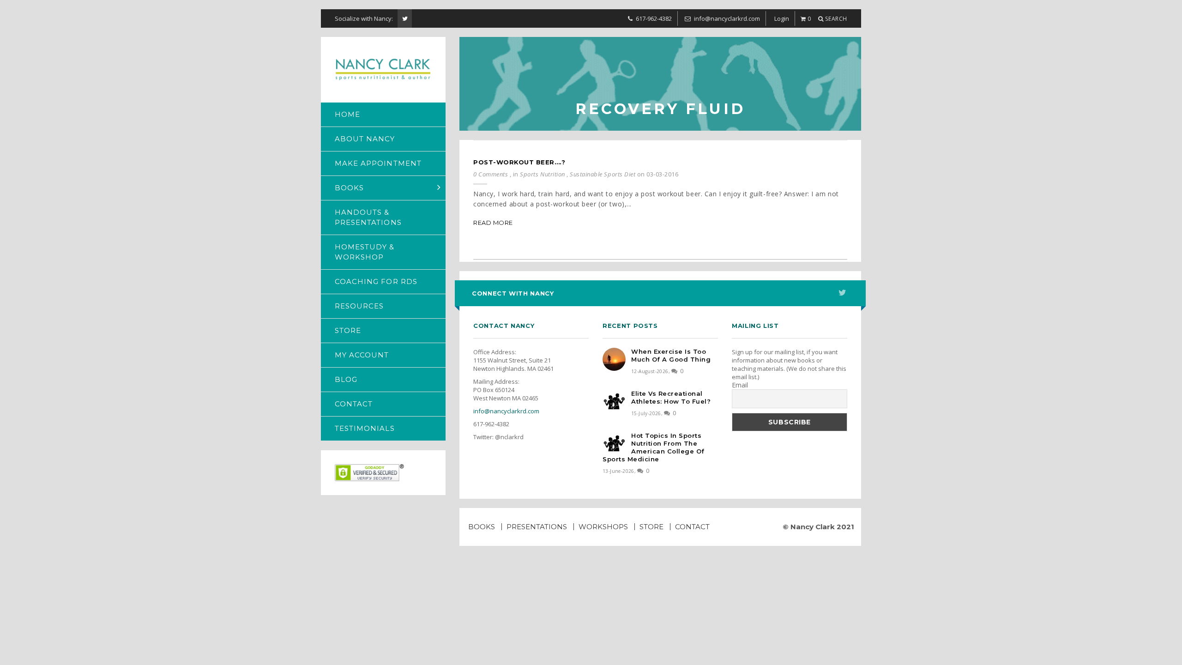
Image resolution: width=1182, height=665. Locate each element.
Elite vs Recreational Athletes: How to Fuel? (671, 397)
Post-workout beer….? (519, 162)
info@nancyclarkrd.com (506, 411)
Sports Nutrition (542, 174)
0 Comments (490, 174)
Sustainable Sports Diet (602, 174)
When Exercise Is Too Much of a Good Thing (671, 355)
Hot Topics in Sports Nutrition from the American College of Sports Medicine (654, 447)
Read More (493, 222)
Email (740, 385)
